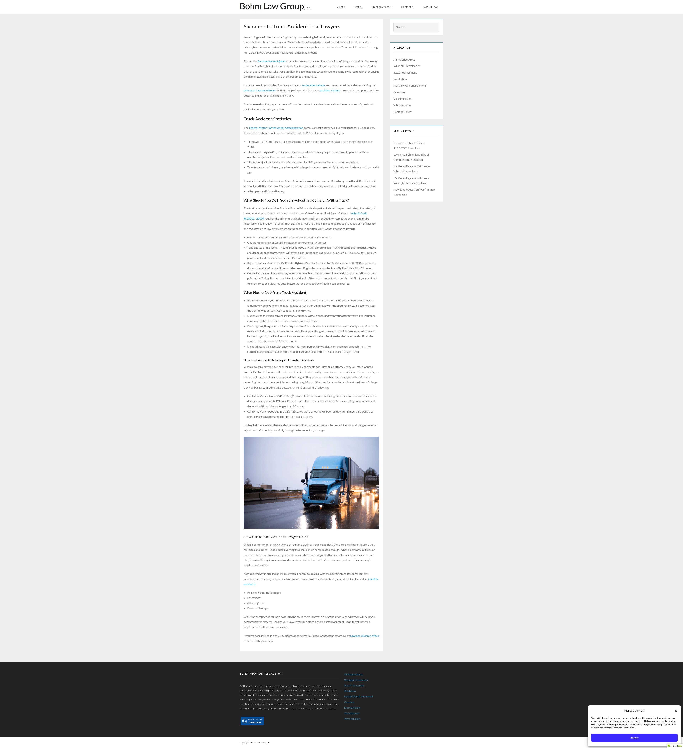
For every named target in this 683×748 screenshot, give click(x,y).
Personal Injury (402, 111)
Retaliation (400, 79)
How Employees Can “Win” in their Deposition (414, 192)
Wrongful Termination (406, 65)
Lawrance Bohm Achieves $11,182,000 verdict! (409, 145)
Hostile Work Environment (409, 85)
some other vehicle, (314, 85)
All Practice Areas (404, 59)
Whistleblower (402, 105)
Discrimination (402, 98)
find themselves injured (271, 61)
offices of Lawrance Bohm (260, 90)
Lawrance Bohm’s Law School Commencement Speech (411, 157)
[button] (676, 710)
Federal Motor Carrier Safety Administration (276, 127)
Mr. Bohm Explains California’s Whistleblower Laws (411, 168)
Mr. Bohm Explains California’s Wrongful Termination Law (411, 180)
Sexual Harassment (405, 72)
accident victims (330, 90)
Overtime (399, 92)
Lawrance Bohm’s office (364, 635)
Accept (634, 737)
